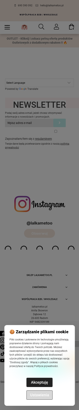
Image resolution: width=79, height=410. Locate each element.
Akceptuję (39, 382)
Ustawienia (39, 395)
